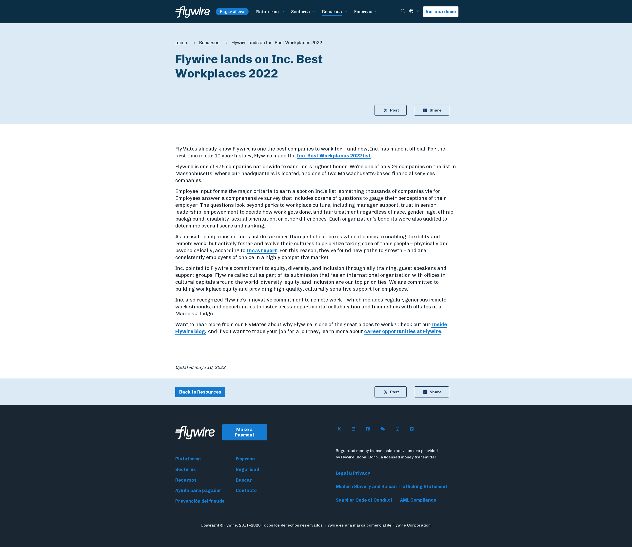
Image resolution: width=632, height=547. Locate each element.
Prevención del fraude (200, 501)
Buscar (244, 480)
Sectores (300, 11)
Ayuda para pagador (198, 490)
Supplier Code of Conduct (364, 500)
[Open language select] (417, 11)
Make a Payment (244, 432)
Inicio (181, 42)
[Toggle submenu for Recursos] (345, 12)
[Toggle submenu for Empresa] (376, 12)
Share (436, 110)
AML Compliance (418, 500)
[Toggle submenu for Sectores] (313, 12)
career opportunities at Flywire (402, 331)
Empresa (363, 11)
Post (394, 110)
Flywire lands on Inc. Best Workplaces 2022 (276, 42)
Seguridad (247, 469)
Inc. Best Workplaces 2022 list (334, 156)
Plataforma (267, 11)
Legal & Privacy (353, 473)
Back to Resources (200, 392)
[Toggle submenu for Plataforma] (282, 12)
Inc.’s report (262, 250)
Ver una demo (441, 11)
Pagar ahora (232, 11)
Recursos (332, 11)
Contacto (246, 490)
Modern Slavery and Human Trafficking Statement (391, 486)
